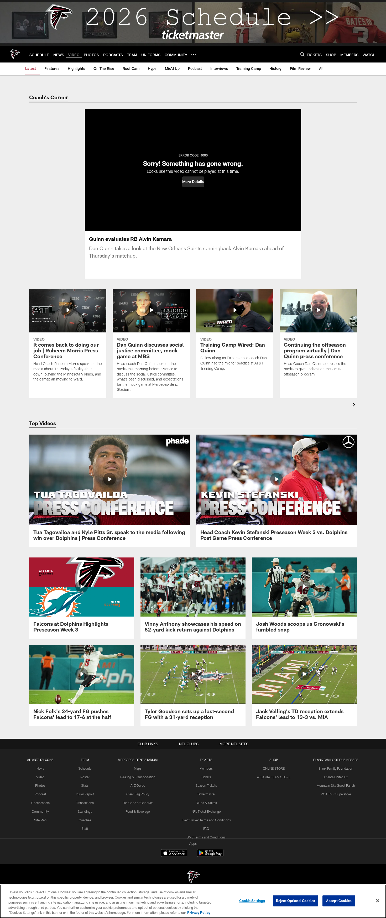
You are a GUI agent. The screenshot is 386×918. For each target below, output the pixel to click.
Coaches (85, 820)
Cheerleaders (40, 803)
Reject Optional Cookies (295, 901)
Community (40, 811)
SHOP (273, 759)
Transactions (85, 803)
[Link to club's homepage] (14, 54)
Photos (40, 785)
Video (40, 777)
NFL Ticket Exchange (206, 811)
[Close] (377, 901)
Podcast (40, 794)
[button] (193, 181)
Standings (85, 811)
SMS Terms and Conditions (206, 837)
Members (206, 768)
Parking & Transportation (137, 777)
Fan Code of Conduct (138, 803)
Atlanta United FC (336, 777)
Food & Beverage (138, 811)
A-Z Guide (138, 785)
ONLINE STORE (274, 768)
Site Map (40, 820)
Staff (84, 828)
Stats (84, 785)
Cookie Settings (252, 901)
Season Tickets (206, 785)
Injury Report (85, 794)
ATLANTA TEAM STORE (273, 777)
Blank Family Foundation (336, 768)
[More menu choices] (193, 54)
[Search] (302, 54)
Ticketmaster (206, 794)
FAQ (206, 828)
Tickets (206, 777)
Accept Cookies (339, 901)
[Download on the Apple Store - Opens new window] (174, 853)
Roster (85, 777)
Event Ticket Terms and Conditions (206, 820)
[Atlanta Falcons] (193, 877)
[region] (193, 901)
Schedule (84, 768)
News (40, 768)
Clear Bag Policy (137, 794)
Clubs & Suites (206, 803)
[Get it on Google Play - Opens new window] (210, 855)
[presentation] (355, 405)
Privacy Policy (198, 912)
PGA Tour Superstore (336, 794)
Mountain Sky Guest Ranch (336, 785)
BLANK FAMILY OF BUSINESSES (335, 759)
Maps (138, 768)
